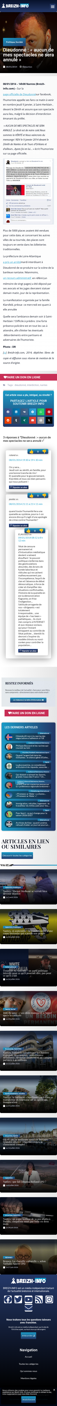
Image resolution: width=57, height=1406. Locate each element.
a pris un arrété (12, 262)
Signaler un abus (19, 487)
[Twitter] (18, 1299)
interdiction (33, 385)
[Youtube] (28, 1299)
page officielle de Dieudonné (19, 94)
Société (19, 42)
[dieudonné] (28, 191)
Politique (10, 42)
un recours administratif (17, 278)
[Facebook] (8, 1299)
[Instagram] (49, 1299)
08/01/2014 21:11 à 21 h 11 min (26, 503)
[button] (53, 7)
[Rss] (39, 1299)
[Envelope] (28, 1308)
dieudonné (20, 385)
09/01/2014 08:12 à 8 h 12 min (30, 539)
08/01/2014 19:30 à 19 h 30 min (26, 459)
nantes (43, 385)
